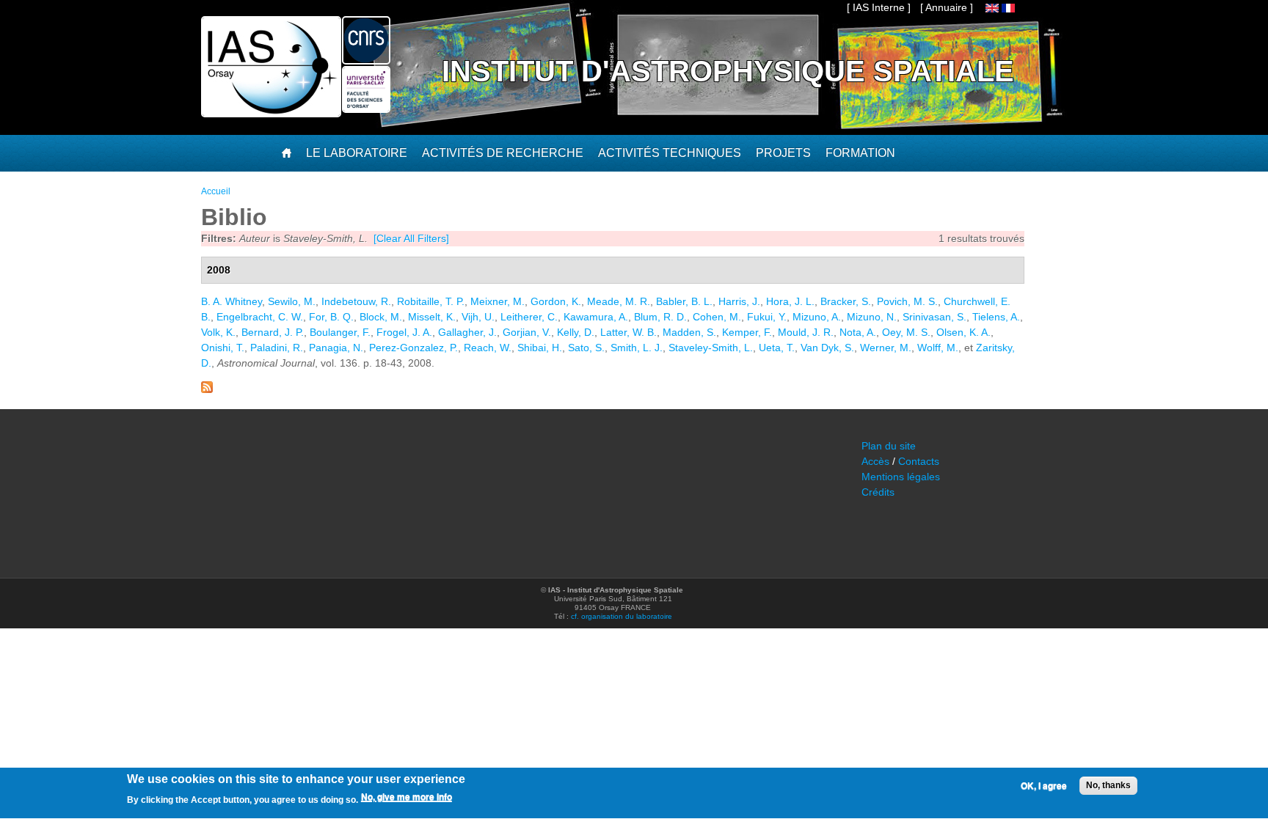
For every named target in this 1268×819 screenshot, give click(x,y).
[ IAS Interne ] (879, 7)
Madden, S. (689, 332)
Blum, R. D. (660, 317)
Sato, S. (586, 347)
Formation (860, 153)
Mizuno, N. (872, 317)
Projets (783, 153)
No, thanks (1108, 785)
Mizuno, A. (816, 317)
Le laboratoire (356, 153)
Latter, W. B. (628, 332)
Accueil (215, 191)
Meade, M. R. (618, 301)
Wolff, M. (937, 347)
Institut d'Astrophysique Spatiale (728, 71)
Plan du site (888, 446)
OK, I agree (1044, 786)
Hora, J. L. (790, 301)
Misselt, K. (432, 317)
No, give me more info (406, 798)
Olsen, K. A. (963, 332)
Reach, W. (487, 347)
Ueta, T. (777, 347)
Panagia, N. (336, 347)
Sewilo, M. (292, 301)
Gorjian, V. (527, 332)
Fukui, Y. (767, 317)
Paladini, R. (276, 347)
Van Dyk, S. (827, 347)
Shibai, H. (539, 347)
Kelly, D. (575, 332)
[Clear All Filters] (411, 238)
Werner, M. (885, 347)
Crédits (877, 492)
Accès (875, 461)
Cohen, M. (717, 317)
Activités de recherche (502, 153)
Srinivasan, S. (934, 317)
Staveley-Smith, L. (710, 347)
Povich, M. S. (907, 301)
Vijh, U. (478, 317)
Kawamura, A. (596, 317)
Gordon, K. (556, 301)
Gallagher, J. (467, 332)
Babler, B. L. (684, 301)
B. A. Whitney (231, 301)
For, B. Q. (331, 317)
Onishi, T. (222, 347)
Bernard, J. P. (272, 332)
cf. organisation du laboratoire (621, 616)
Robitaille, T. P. (430, 301)
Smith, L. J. (637, 347)
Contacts (918, 461)
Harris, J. (739, 301)
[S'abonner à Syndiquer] (207, 389)
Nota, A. (857, 332)
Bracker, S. (845, 301)
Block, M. (381, 317)
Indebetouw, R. (356, 301)
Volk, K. (218, 332)
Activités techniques (669, 153)
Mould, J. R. (806, 332)
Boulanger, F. (340, 332)
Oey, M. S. (906, 332)
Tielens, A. (996, 317)
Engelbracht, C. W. (259, 317)
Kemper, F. (747, 332)
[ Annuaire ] (946, 7)
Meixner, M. (497, 301)
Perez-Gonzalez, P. (413, 347)
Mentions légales (900, 476)
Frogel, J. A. (404, 332)
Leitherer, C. (529, 317)
